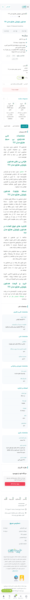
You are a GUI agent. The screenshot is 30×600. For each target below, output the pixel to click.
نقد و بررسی (24, 126)
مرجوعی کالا (24, 534)
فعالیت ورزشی (15, 59)
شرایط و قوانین (23, 544)
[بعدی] (3, 98)
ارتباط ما (5, 528)
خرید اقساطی (23, 528)
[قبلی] (7, 98)
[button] (19, 16)
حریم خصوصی (23, 537)
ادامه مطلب (15, 571)
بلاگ (25, 541)
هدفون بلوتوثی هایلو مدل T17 (15, 22)
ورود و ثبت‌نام (15, 484)
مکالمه (13, 56)
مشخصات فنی (16, 126)
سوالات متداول (23, 531)
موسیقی (8, 56)
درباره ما (5, 531)
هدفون (22, 172)
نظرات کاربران (7, 126)
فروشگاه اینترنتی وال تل (16, 296)
